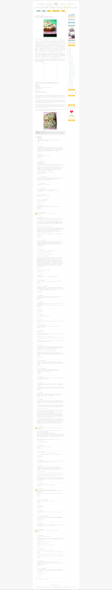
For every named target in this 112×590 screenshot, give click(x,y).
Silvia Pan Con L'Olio (40, 199)
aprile (70, 82)
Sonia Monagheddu (40, 360)
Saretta (38, 445)
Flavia (38, 295)
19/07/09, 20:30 (39, 272)
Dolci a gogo (39, 188)
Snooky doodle (39, 212)
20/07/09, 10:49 (39, 448)
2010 (69, 53)
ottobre (70, 58)
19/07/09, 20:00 (39, 267)
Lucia (38, 560)
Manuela (38, 510)
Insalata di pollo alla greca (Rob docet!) (71, 78)
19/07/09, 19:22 (39, 209)
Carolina (38, 161)
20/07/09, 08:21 (39, 365)
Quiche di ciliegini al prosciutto (71, 76)
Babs (38, 275)
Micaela (38, 376)
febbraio (70, 85)
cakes (60, 132)
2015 (69, 47)
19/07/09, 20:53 (39, 277)
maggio (70, 81)
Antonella (38, 529)
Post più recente (38, 577)
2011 (69, 52)
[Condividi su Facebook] (38, 132)
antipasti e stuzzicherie (48, 132)
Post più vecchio (62, 577)
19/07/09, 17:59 (39, 158)
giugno (70, 80)
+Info (68, 589)
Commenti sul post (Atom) (44, 579)
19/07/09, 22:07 (39, 299)
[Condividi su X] (37, 132)
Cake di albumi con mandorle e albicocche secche (71, 64)
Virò (38, 382)
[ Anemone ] (39, 451)
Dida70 (38, 154)
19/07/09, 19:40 (39, 237)
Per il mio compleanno (39, 40)
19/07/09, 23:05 (39, 322)
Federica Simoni (39, 183)
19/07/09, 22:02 (39, 292)
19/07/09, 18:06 (39, 191)
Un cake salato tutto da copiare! (71, 71)
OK (70, 589)
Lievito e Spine (39, 194)
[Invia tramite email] (35, 132)
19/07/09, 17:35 (39, 143)
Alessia (38, 217)
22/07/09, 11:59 (39, 565)
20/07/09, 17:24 (39, 513)
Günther (38, 523)
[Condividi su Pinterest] (39, 132)
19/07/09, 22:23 (39, 312)
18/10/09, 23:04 (39, 574)
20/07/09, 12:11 (39, 457)
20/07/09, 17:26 (39, 520)
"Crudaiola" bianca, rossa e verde (71, 66)
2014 (69, 48)
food (62, 132)
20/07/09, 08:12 (39, 342)
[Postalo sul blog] (36, 132)
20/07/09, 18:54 (39, 526)
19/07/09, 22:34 (39, 317)
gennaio (70, 86)
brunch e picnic (56, 132)
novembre (70, 57)
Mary (38, 309)
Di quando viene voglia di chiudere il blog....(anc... (71, 73)
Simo (38, 204)
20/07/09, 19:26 (39, 532)
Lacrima (38, 483)
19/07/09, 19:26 (39, 214)
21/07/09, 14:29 (39, 546)
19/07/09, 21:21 (39, 283)
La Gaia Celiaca (39, 568)
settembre (70, 59)
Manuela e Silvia (40, 240)
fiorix (38, 146)
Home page (50, 577)
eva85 (38, 138)
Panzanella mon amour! (72, 67)
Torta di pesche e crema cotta (71, 69)
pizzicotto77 (39, 280)
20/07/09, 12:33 (39, 463)
